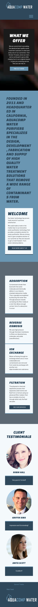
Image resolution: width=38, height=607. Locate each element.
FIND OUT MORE (19, 69)
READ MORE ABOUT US (19, 248)
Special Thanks (19, 584)
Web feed (10, 589)
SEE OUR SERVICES (19, 407)
